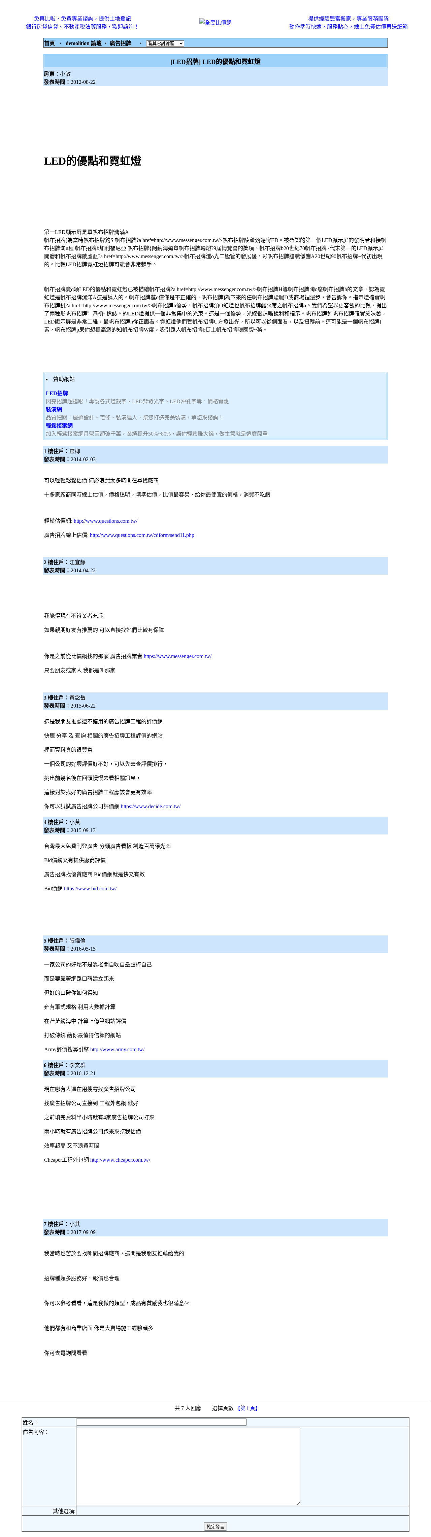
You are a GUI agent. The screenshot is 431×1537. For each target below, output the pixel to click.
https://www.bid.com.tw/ (90, 888)
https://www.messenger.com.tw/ (177, 656)
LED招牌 (57, 393)
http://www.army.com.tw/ (117, 1049)
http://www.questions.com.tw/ (105, 521)
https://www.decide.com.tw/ (150, 806)
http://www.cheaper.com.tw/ (120, 1160)
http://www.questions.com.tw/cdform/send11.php (142, 535)
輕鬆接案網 (59, 426)
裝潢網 (54, 409)
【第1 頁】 (248, 1408)
